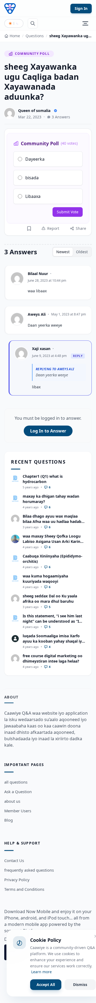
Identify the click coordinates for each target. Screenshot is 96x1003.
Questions (35, 35)
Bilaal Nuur (38, 273)
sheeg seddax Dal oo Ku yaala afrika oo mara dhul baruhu (50, 598)
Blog (8, 820)
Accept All (46, 984)
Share (81, 228)
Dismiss (80, 984)
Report (53, 228)
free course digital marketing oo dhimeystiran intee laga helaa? (52, 658)
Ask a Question (18, 791)
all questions (15, 782)
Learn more (41, 971)
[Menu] (85, 23)
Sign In (81, 8)
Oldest (82, 251)
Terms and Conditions (24, 889)
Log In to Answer (48, 431)
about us (12, 801)
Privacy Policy (17, 879)
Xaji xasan (41, 348)
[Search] (33, 23)
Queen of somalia (34, 110)
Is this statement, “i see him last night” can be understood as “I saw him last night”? (52, 621)
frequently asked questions (29, 870)
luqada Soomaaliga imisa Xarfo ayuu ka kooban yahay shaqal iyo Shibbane (53, 641)
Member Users (17, 810)
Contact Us (14, 860)
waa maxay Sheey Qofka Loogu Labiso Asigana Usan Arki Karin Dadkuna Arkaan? (52, 541)
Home (15, 35)
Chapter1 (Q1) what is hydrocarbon (43, 479)
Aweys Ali (37, 314)
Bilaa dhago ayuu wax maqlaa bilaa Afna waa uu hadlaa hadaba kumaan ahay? (53, 521)
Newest (63, 251)
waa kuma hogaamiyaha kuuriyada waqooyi (45, 578)
